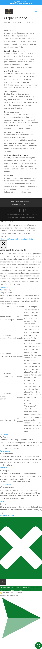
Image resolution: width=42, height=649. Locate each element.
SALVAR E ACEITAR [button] (7, 515)
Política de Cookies (19, 204)
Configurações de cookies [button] (10, 239)
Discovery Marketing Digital (23, 217)
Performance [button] (5, 451)
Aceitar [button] (24, 239)
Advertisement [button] (5, 484)
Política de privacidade (20, 201)
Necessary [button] (4, 287)
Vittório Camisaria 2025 (14, 214)
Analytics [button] (3, 468)
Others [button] (2, 501)
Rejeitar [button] (30, 239)
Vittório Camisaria (14, 22)
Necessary (7, 290)
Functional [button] (4, 434)
